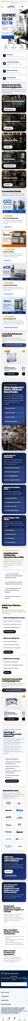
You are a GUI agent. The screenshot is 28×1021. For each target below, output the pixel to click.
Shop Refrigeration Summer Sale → (14, 345)
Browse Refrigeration (10, 875)
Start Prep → (7, 672)
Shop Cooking (8, 871)
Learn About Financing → (12, 781)
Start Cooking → (8, 652)
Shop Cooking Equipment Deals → (14, 690)
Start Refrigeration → (9, 631)
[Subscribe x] (25, 984)
